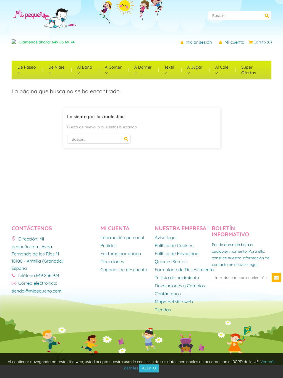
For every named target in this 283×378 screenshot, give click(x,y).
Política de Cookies (174, 245)
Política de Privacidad (177, 253)
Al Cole (221, 67)
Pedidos (109, 245)
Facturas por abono (121, 253)
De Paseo (26, 67)
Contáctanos (168, 293)
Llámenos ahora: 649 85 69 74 (47, 42)
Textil (169, 67)
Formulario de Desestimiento (184, 269)
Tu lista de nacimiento (177, 277)
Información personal (122, 237)
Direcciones (112, 261)
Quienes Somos (171, 261)
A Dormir (143, 67)
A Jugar (194, 67)
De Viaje (56, 67)
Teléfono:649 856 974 (37, 275)
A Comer (113, 67)
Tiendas (163, 309)
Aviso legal (166, 237)
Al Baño (84, 67)
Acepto (149, 368)
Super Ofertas (248, 69)
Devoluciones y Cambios (180, 285)
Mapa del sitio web (174, 301)
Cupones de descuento (124, 269)
